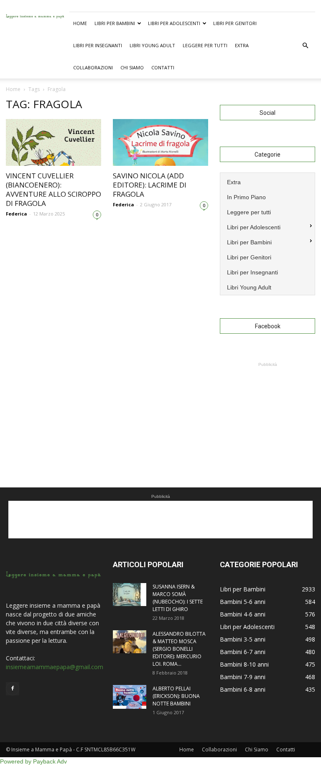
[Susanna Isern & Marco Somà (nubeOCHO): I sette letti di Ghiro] (129, 594)
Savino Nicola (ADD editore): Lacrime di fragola (149, 185)
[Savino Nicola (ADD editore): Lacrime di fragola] (160, 142)
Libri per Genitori (235, 23)
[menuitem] (267, 181)
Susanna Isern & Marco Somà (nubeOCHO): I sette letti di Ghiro (178, 598)
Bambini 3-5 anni (242, 639)
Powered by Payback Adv (33, 761)
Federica (16, 214)
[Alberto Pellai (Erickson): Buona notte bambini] (129, 697)
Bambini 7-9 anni (242, 677)
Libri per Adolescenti (174, 23)
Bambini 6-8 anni (242, 689)
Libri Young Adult (152, 45)
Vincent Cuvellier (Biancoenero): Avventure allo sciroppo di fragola (53, 189)
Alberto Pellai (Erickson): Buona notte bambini (176, 696)
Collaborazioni (93, 67)
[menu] (267, 233)
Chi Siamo (132, 67)
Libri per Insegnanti (97, 45)
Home (80, 23)
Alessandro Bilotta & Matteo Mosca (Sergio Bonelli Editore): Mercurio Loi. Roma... (179, 648)
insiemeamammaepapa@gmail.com (54, 667)
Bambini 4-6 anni (242, 614)
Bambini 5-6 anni (242, 602)
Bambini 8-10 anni (244, 664)
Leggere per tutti (205, 45)
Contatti (162, 67)
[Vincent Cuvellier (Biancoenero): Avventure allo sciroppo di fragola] (53, 142)
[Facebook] (12, 688)
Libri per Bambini (114, 23)
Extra (242, 45)
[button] (305, 46)
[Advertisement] (267, 410)
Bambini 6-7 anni (242, 652)
